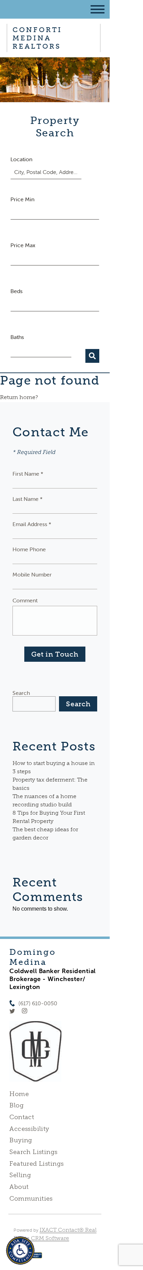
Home (19, 1094)
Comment (24, 600)
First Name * (27, 473)
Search (21, 692)
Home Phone (29, 549)
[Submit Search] (92, 356)
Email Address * (31, 524)
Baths (17, 336)
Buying (20, 1140)
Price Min (22, 199)
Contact (21, 1117)
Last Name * (27, 498)
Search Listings (33, 1152)
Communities (31, 1198)
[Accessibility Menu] (20, 1250)
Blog (16, 1105)
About (18, 1187)
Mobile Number (32, 574)
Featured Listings (36, 1163)
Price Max (22, 245)
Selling (20, 1175)
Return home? (19, 397)
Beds (16, 291)
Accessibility (29, 1129)
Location (21, 159)
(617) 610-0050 (37, 1003)
